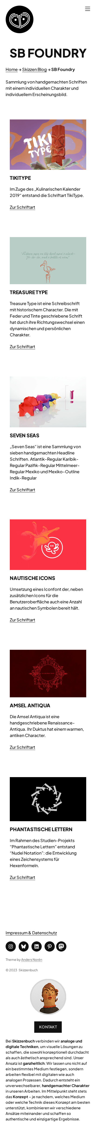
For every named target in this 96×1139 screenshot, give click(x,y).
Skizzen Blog (34, 69)
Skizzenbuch (28, 970)
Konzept (20, 1096)
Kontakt (48, 1026)
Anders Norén (31, 959)
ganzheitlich (34, 1063)
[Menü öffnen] (87, 9)
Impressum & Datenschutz (31, 932)
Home (12, 69)
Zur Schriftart (22, 207)
